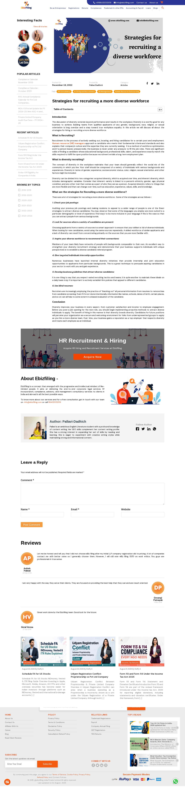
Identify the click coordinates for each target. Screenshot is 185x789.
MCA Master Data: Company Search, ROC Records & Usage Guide (162, 742)
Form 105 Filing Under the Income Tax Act (29, 157)
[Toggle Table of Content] (159, 110)
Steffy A (41, 669)
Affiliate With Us (11, 726)
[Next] (45, 48)
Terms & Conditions (56, 722)
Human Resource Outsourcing (127, 92)
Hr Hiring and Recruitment (84, 92)
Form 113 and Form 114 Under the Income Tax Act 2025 (31, 165)
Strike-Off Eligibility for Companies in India (28, 174)
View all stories (40, 26)
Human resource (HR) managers (68, 143)
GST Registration (98, 730)
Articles (124, 85)
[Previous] (19, 48)
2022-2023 (27, 210)
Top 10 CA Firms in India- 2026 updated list (161, 724)
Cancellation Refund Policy (59, 734)
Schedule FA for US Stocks (30, 137)
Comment (27, 480)
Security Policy (54, 730)
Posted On (56, 82)
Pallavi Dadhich (96, 85)
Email (75, 509)
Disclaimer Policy (55, 726)
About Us (9, 718)
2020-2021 (27, 200)
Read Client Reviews (13, 738)
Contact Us (9, 722)
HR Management (104, 92)
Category (124, 82)
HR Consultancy (64, 92)
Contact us (141, 2)
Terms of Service (59, 774)
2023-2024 (27, 216)
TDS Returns (96, 734)
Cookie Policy (72, 774)
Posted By (93, 82)
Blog (7, 734)
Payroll (94, 722)
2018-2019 (26, 190)
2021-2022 (27, 205)
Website (125, 509)
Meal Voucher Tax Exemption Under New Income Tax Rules (163, 757)
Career (8, 730)
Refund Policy (42, 777)
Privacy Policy (53, 718)
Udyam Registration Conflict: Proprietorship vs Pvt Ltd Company (31, 146)
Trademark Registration (100, 718)
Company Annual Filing (100, 726)
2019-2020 (27, 195)
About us (153, 2)
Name (25, 509)
